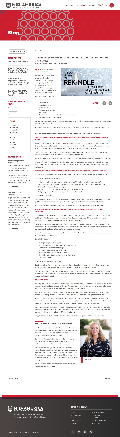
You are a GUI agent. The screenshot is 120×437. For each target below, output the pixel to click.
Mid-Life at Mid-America (18, 62)
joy (12, 135)
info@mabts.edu (40, 417)
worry (13, 147)
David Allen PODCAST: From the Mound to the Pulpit (17, 93)
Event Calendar (96, 415)
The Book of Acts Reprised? (15, 194)
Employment (24, 432)
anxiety (14, 125)
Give (100, 5)
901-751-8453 (23, 417)
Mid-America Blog (76, 415)
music (13, 137)
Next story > (108, 378)
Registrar (73, 423)
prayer (14, 142)
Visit (72, 5)
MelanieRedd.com (48, 366)
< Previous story (13, 378)
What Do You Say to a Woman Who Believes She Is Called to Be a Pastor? (19, 70)
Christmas (15, 127)
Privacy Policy (12, 432)
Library (73, 412)
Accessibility (36, 432)
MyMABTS (92, 5)
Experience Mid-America (99, 420)
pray (13, 140)
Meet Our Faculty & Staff (99, 412)
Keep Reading (13, 186)
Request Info (81, 5)
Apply (67, 5)
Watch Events (96, 423)
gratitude (14, 130)
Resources (74, 418)
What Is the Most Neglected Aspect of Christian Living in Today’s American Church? (18, 81)
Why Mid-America (97, 418)
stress (14, 145)
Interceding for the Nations (16, 162)
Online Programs (76, 420)
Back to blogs (18, 51)
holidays (14, 132)
